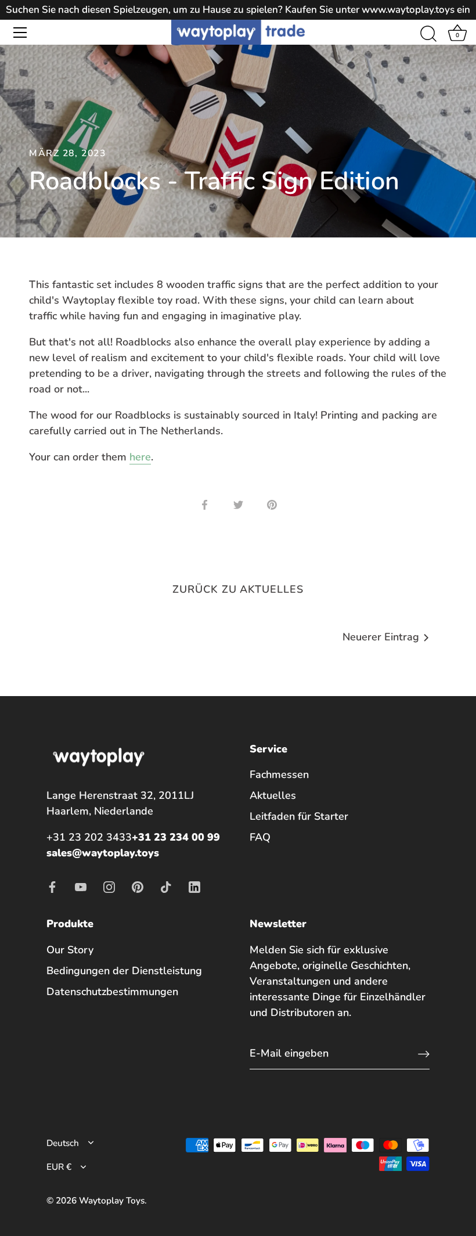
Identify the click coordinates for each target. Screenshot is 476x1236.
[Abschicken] (424, 1054)
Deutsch (62, 1143)
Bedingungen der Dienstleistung (124, 971)
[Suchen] (428, 34)
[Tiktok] (166, 886)
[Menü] (20, 32)
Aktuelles (273, 795)
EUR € (58, 1167)
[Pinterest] (137, 886)
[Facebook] (52, 886)
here (140, 457)
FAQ (260, 837)
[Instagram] (109, 886)
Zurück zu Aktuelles (237, 589)
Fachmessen (279, 774)
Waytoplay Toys (112, 1200)
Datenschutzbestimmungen (112, 992)
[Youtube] (80, 886)
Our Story (69, 950)
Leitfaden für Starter (299, 816)
